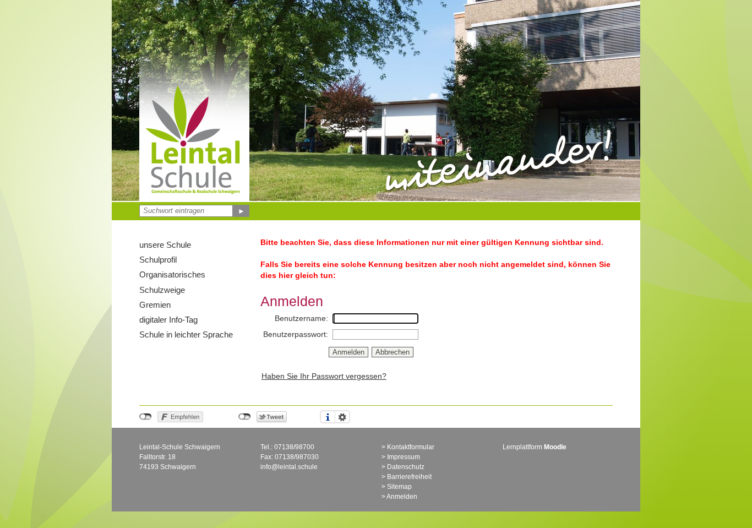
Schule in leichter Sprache (186, 334)
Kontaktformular (410, 447)
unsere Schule (165, 244)
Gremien (155, 304)
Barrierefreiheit (409, 477)
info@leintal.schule (289, 467)
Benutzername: (301, 318)
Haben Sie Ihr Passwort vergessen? (323, 376)
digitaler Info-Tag (168, 319)
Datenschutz (405, 467)
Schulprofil (158, 259)
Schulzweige (162, 290)
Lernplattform (534, 447)
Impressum (403, 457)
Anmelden (401, 496)
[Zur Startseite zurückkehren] (194, 85)
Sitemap (399, 487)
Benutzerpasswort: (295, 334)
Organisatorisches (172, 274)
